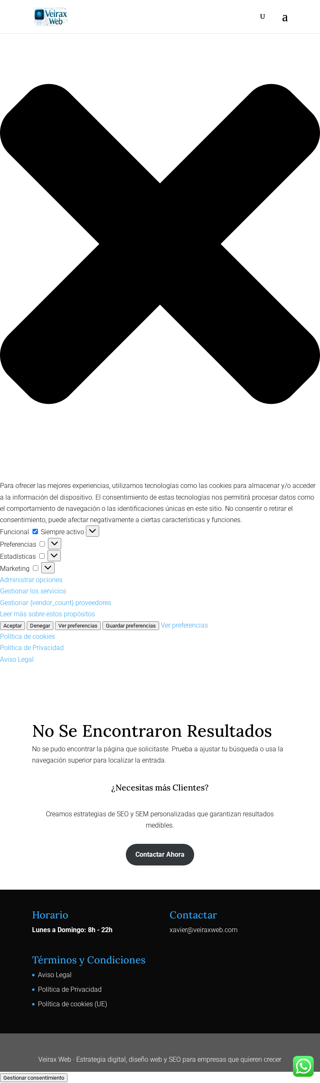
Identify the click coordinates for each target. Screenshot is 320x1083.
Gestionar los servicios (33, 591)
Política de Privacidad (32, 648)
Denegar (40, 626)
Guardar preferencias (131, 626)
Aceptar (12, 626)
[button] (160, 245)
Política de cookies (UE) (72, 1004)
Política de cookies (27, 636)
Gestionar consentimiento (33, 1078)
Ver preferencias (78, 626)
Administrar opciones (31, 580)
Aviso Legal (17, 659)
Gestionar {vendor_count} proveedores (55, 603)
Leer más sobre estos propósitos (47, 614)
